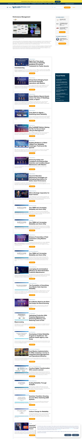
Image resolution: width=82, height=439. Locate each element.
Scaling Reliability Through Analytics (38, 383)
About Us (58, 3)
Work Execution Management (33, 251)
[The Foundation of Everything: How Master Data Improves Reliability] (22, 286)
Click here (58, 1)
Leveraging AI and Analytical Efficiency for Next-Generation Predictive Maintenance (39, 270)
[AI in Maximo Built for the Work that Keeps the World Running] (22, 302)
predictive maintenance (33, 283)
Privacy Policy (59, 429)
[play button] (27, 29)
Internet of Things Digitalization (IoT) (35, 366)
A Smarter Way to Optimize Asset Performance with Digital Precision (61, 82)
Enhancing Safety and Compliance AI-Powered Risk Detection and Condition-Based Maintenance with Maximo (39, 162)
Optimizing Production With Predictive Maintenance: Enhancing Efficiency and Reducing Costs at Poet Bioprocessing (31, 319)
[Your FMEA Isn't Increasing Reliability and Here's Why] (22, 208)
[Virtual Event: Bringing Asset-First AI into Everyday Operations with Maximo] (22, 80)
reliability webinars (32, 59)
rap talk (30, 423)
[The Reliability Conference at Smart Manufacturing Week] (57, 23)
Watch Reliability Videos (60, 100)
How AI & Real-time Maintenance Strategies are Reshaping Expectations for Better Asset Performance (38, 178)
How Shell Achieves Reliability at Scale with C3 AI (61, 80)
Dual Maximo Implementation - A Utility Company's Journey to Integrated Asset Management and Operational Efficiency (39, 353)
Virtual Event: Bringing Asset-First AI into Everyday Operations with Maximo (38, 81)
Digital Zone (58, 98)
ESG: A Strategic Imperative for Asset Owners (39, 193)
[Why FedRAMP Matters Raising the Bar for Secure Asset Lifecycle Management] (22, 128)
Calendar (54, 3)
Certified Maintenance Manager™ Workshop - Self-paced (64, 39)
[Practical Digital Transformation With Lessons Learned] (22, 369)
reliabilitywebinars (32, 125)
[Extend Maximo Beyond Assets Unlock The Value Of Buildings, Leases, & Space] (22, 97)
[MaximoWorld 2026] (57, 19)
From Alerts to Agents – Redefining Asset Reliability (38, 113)
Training (45, 3)
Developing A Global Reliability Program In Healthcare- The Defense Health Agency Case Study (39, 336)
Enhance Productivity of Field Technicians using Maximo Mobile (38, 238)
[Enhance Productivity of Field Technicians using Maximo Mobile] (22, 237)
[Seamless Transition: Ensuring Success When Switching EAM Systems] (22, 398)
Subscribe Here (67, 7)
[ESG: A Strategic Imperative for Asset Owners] (22, 193)
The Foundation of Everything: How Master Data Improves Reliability (39, 286)
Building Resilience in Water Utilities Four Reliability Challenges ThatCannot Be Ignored (38, 145)
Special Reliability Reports (60, 96)
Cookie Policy (71, 428)
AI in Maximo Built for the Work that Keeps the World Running (39, 302)
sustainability (31, 220)
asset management (32, 313)
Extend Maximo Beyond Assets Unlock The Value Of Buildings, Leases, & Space (39, 97)
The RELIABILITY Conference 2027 (37, 3)
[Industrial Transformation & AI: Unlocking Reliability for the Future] (22, 426)
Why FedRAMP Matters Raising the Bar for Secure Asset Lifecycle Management (39, 128)
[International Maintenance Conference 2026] (57, 28)
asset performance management (34, 349)
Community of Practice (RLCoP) (69, 3)
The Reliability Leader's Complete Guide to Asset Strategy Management (61, 90)
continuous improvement (33, 409)
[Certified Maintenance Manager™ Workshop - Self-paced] (57, 39)
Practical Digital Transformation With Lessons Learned (39, 369)
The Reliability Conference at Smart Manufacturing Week (64, 24)
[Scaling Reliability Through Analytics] (22, 383)
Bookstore (49, 3)
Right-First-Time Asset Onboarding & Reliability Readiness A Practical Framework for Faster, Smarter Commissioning (32, 64)
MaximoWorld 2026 (11, 3)
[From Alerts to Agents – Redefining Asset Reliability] (22, 113)
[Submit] (52, 7)
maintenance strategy (32, 205)
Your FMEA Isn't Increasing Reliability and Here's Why (37, 208)
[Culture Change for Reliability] (22, 412)
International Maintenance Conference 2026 (23, 3)
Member (74, 7)
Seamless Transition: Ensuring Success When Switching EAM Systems (39, 397)
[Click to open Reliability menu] (9, 7)
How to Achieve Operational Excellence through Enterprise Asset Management (62, 94)
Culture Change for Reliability (38, 411)
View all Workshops (62, 43)
